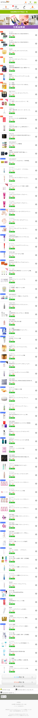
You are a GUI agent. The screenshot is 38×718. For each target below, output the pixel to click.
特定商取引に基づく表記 (21, 704)
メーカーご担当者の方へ (19, 706)
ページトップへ (19, 686)
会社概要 (13, 704)
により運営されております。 (19, 715)
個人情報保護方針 (17, 710)
